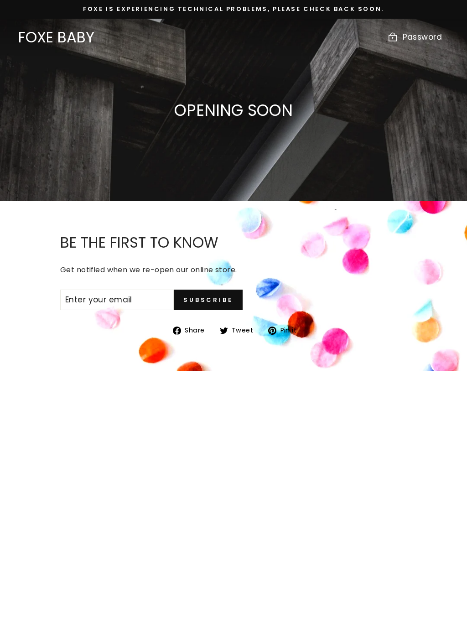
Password (422, 36)
